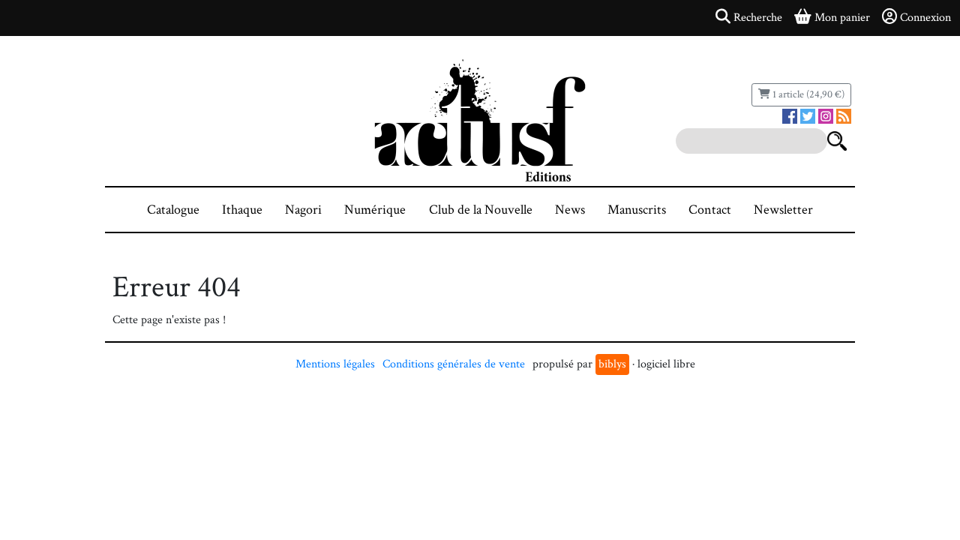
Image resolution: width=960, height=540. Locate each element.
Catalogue (173, 209)
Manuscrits (637, 209)
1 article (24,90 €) (807, 94)
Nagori (303, 209)
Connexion (925, 18)
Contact (709, 209)
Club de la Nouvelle (480, 209)
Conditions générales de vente (453, 364)
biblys (612, 364)
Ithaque (242, 209)
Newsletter (783, 209)
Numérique (375, 209)
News (570, 209)
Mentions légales (335, 364)
